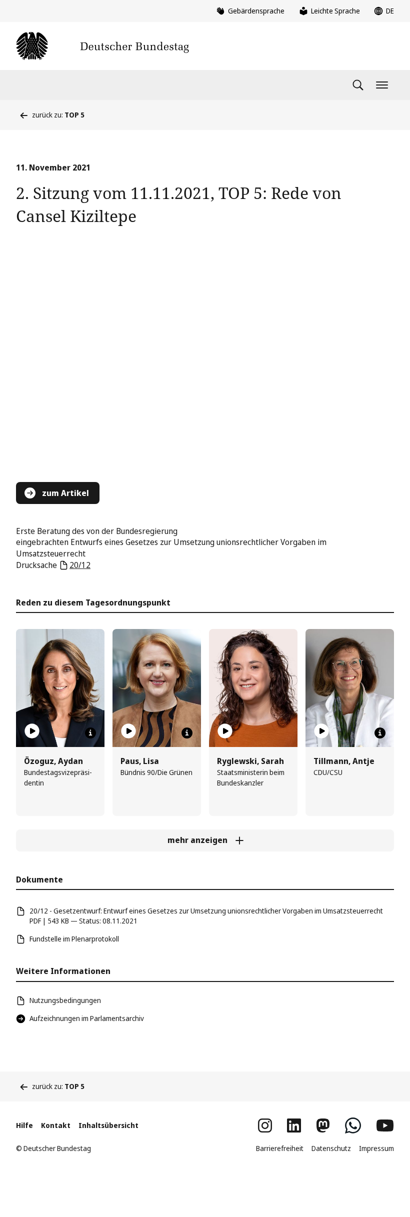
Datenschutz (331, 1148)
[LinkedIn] (294, 1126)
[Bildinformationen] (90, 733)
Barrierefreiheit (280, 1148)
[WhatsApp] (353, 1126)
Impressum (376, 1148)
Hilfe (24, 1125)
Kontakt (55, 1125)
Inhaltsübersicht (108, 1125)
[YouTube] (385, 1126)
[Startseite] (102, 46)
